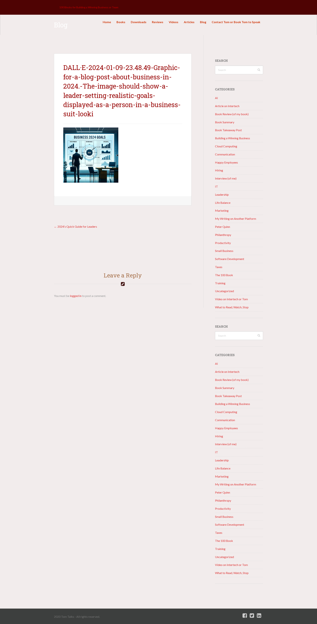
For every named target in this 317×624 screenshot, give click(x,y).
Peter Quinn (222, 226)
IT (216, 186)
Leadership (222, 194)
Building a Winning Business (232, 138)
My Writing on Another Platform (235, 218)
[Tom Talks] (56, 7)
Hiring (219, 170)
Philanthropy (223, 234)
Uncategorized (224, 291)
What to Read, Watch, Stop (232, 307)
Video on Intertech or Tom (231, 299)
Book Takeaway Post (228, 130)
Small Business (224, 250)
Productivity (223, 243)
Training (220, 283)
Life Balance (222, 202)
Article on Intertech (227, 106)
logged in (75, 295)
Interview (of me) (225, 178)
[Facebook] (245, 615)
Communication (225, 154)
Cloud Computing (226, 146)
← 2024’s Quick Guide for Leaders (75, 226)
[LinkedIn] (259, 615)
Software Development (229, 259)
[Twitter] (252, 615)
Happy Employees (226, 162)
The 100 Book (224, 275)
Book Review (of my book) (232, 114)
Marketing (222, 210)
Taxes (218, 267)
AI (216, 98)
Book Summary (224, 122)
